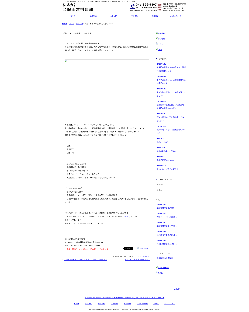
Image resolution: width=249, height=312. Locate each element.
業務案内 (93, 16)
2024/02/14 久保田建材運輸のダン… (167, 242)
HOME (72, 16)
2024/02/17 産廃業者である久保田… (167, 233)
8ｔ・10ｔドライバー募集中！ (137, 259)
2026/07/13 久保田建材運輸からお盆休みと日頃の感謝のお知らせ (171, 67)
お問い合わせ (175, 16)
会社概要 (155, 16)
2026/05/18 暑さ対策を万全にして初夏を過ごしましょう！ (171, 92)
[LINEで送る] (142, 248)
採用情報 (134, 16)
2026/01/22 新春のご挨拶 (162, 140)
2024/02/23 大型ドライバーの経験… (167, 215)
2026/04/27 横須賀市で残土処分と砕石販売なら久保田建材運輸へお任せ (171, 104)
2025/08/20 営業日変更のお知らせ (166, 158)
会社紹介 (113, 16)
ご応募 (125, 216)
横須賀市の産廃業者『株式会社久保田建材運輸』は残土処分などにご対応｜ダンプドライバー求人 (124, 297)
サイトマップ (169, 303)
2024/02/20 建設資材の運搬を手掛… (167, 224)
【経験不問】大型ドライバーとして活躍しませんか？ (85, 259)
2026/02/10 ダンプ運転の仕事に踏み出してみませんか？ (171, 117)
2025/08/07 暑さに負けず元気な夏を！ (167, 167)
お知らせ (79, 23)
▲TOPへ (177, 289)
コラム (159, 190)
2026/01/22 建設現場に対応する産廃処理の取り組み (171, 129)
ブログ (71, 23)
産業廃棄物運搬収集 (165, 258)
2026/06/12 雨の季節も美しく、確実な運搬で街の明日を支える (171, 79)
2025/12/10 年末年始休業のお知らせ (167, 149)
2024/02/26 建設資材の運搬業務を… (167, 206)
